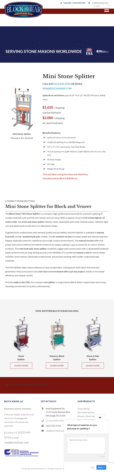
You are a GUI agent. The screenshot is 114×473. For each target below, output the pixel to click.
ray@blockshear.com (100, 3)
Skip (92, 467)
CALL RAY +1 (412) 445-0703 (74, 3)
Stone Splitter (83, 408)
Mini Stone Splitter (86, 412)
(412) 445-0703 (62, 83)
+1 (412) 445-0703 (55, 420)
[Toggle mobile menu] (107, 10)
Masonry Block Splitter (88, 416)
